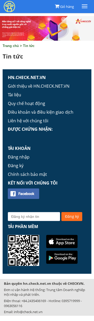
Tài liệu (14, 95)
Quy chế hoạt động (26, 103)
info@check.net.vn (28, 311)
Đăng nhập (19, 157)
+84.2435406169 (33, 300)
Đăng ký (16, 166)
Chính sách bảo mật (27, 174)
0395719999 (71, 300)
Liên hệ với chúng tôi (28, 121)
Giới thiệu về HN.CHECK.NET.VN (38, 86)
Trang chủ (11, 46)
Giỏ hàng (67, 6)
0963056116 (13, 305)
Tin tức (28, 46)
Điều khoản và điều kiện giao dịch (40, 112)
